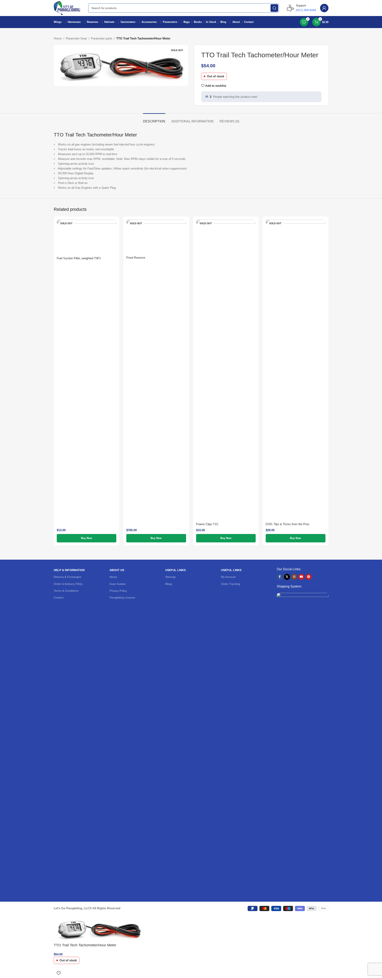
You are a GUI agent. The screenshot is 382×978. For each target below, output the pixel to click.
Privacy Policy (118, 590)
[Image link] (302, 743)
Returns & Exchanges (67, 576)
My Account (228, 576)
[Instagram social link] (294, 577)
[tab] (154, 119)
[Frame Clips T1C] (226, 370)
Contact (59, 597)
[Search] (274, 8)
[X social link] (287, 577)
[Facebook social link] (280, 577)
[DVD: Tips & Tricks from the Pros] (295, 370)
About (113, 576)
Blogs (168, 583)
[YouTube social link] (301, 577)
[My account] (324, 8)
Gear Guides (117, 583)
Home (58, 38)
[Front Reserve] (156, 237)
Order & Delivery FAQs (68, 583)
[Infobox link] (301, 8)
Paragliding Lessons (122, 597)
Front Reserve (135, 257)
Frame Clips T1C (207, 524)
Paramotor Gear (76, 38)
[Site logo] (67, 7)
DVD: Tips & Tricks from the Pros (287, 524)
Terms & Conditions (66, 590)
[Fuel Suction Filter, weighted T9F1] (87, 237)
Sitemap (170, 576)
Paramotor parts (101, 38)
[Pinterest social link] (309, 577)
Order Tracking (230, 583)
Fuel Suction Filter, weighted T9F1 (79, 258)
